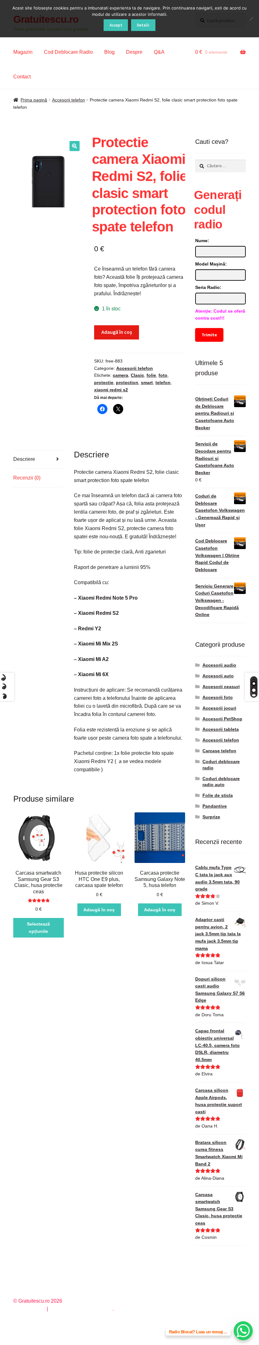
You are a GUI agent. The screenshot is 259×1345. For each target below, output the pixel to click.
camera (120, 375)
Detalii (143, 25)
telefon (163, 382)
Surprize (211, 816)
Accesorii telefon (68, 99)
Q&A (159, 52)
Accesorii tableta (220, 729)
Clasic (137, 375)
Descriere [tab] (24, 459)
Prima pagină (34, 99)
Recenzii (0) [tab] (26, 477)
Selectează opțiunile (38, 927)
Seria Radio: (208, 287)
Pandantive (214, 806)
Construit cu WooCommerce (80, 1308)
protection (127, 382)
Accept (116, 25)
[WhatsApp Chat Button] (243, 1330)
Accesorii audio (219, 665)
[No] (251, 18)
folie (151, 375)
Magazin (23, 52)
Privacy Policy (29, 1308)
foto (163, 375)
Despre (134, 52)
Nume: (202, 240)
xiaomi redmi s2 (111, 389)
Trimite (209, 335)
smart (147, 382)
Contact (22, 76)
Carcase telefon (219, 750)
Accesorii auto (218, 675)
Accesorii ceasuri (221, 686)
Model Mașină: (211, 263)
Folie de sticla (217, 795)
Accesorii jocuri (219, 708)
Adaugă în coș (116, 332)
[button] (74, 146)
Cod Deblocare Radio (68, 52)
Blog (109, 52)
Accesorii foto (217, 697)
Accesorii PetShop (222, 718)
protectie (103, 382)
